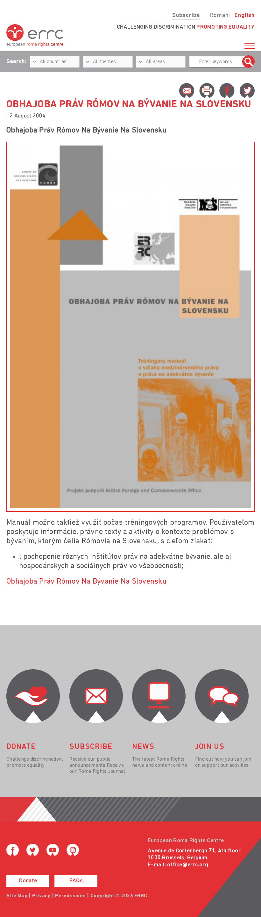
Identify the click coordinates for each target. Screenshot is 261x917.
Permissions (70, 896)
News (143, 747)
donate (21, 747)
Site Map (16, 896)
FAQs (76, 881)
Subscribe (186, 15)
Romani (219, 15)
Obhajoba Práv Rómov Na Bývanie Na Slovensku (86, 582)
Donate (28, 881)
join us (209, 747)
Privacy (41, 896)
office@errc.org (187, 865)
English (245, 15)
